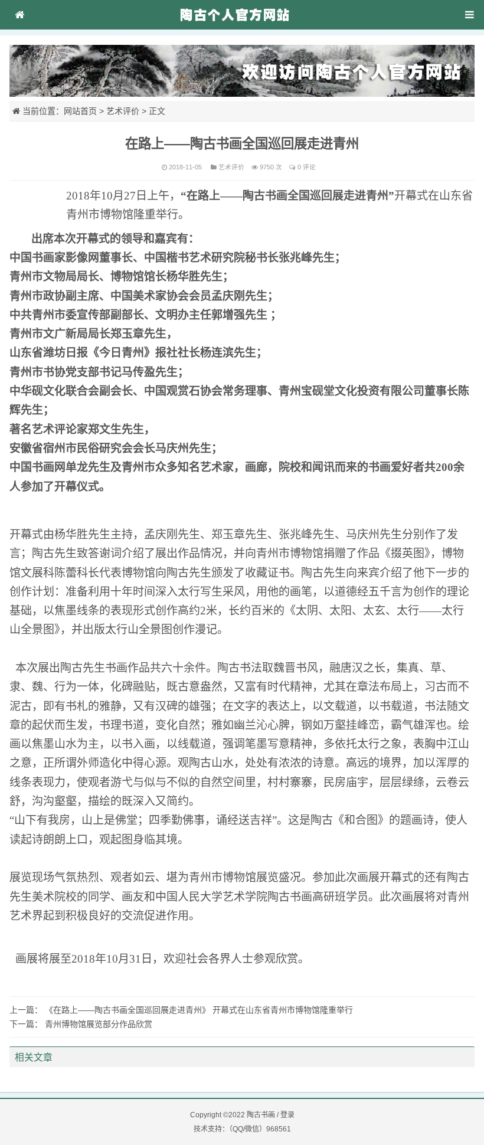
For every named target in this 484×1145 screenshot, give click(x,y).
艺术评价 (122, 111)
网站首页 (80, 111)
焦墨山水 (54, 744)
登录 (287, 1115)
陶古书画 (261, 1115)
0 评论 (306, 167)
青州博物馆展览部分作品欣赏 (98, 1024)
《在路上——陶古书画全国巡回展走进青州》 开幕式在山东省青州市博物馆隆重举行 (199, 1010)
